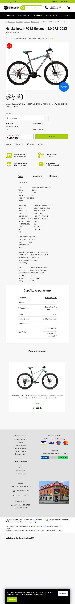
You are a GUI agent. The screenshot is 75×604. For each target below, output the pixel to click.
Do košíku (52, 137)
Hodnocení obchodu (20, 448)
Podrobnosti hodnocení (36, 38)
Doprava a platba (20, 2)
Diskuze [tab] (53, 176)
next (67, 388)
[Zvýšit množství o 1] (31, 136)
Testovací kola (20, 474)
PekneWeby (65, 520)
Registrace (64, 2)
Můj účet (21, 468)
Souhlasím (62, 593)
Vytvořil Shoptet (54, 520)
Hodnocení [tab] (36, 176)
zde (45, 594)
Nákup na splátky (20, 451)
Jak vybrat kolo (21, 471)
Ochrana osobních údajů (28, 522)
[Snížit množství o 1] (22, 136)
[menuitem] (10, 15)
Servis (21, 465)
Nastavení (12, 599)
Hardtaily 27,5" (51, 297)
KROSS (53, 38)
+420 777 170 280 (55, 7)
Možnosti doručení (12, 126)
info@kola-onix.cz (23, 491)
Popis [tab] (20, 176)
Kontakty (8, 2)
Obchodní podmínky (20, 439)
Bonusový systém (20, 454)
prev (7, 388)
